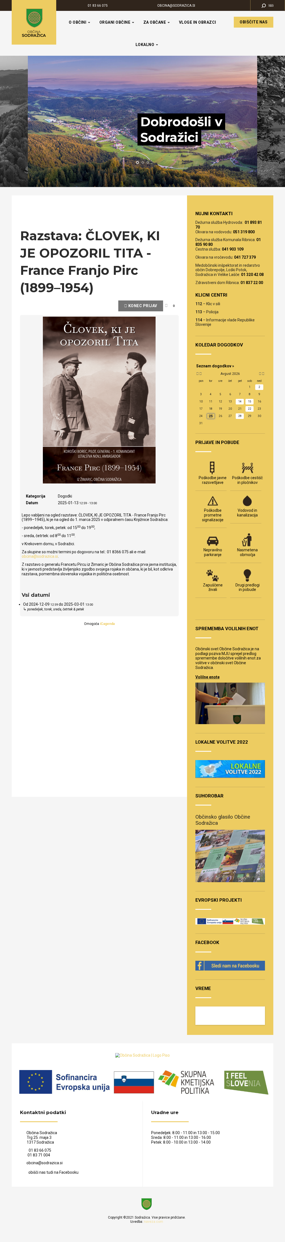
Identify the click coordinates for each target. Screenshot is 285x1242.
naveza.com (153, 1222)
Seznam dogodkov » (215, 366)
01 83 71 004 (39, 1155)
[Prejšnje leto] (197, 374)
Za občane (155, 22)
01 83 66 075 (98, 6)
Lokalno (145, 44)
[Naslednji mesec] (260, 374)
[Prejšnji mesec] (200, 374)
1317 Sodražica (37, 1142)
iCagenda (107, 624)
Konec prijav (142, 306)
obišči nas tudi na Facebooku (53, 1172)
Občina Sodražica (41, 1133)
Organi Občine (115, 22)
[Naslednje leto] (263, 374)
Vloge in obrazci (197, 22)
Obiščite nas (253, 22)
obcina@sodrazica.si (176, 6)
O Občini (78, 22)
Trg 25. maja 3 (35, 1137)
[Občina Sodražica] (34, 22)
